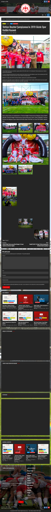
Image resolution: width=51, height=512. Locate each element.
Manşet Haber (15, 23)
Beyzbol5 (29, 490)
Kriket (28, 492)
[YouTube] (49, 1)
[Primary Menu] (42, 15)
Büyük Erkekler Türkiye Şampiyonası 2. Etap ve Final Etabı (41, 299)
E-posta (4, 275)
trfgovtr (4, 32)
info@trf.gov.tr (5, 488)
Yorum (4, 255)
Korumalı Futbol (30, 483)
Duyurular (7, 23)
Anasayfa (3, 506)
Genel (11, 23)
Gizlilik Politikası (14, 506)
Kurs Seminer (6, 302)
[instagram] (45, 1)
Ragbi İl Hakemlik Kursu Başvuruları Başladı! (9, 316)
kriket (28, 452)
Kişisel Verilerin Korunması (6, 508)
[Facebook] (47, 1)
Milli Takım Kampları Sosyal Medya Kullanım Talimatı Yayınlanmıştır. (41, 316)
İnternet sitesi (5, 279)
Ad (3, 270)
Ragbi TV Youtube (48, 15)
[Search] (45, 15)
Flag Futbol (9, 449)
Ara (3, 498)
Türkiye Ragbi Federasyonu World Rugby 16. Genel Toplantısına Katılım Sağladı (12, 244)
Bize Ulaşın (8, 506)
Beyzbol (4, 23)
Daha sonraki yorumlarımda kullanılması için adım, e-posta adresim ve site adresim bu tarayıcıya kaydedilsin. (24, 284)
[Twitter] (43, 1)
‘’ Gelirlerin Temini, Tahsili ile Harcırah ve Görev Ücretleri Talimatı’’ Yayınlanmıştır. (25, 299)
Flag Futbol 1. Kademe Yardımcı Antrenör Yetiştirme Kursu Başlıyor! (9, 299)
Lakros (28, 495)
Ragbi (10, 319)
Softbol (29, 480)
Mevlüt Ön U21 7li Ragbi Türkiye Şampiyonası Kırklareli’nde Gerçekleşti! (39, 244)
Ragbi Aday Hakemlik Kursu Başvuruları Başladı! (25, 316)
